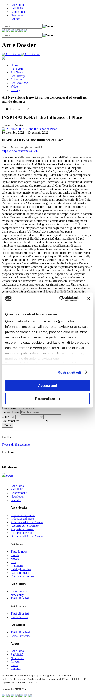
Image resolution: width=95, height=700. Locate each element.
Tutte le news (19, 551)
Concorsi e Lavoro (22, 576)
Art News (17, 72)
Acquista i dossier (22, 529)
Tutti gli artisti (20, 598)
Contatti (16, 19)
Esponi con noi (20, 591)
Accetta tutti (47, 385)
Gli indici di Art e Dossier (27, 536)
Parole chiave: (10, 412)
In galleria (17, 565)
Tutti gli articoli (21, 632)
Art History (18, 76)
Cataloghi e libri (21, 569)
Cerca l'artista (19, 617)
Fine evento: (9, 407)
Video (14, 86)
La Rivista (17, 69)
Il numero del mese (23, 515)
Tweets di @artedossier (16, 444)
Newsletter (17, 15)
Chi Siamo (17, 4)
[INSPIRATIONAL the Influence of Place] (29, 129)
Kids (13, 562)
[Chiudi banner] (88, 298)
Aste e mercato (20, 572)
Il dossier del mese (22, 518)
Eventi (15, 555)
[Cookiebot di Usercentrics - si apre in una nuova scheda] (60, 298)
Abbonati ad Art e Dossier (27, 522)
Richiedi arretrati (21, 532)
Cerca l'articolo (20, 636)
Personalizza (45, 398)
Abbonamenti (19, 11)
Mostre (15, 558)
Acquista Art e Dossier (25, 525)
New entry (17, 595)
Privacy (15, 90)
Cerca (7, 425)
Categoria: (8, 416)
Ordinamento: (10, 421)
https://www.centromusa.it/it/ (20, 151)
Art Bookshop (19, 83)
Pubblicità (17, 8)
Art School (17, 79)
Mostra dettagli (69, 372)
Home (14, 65)
